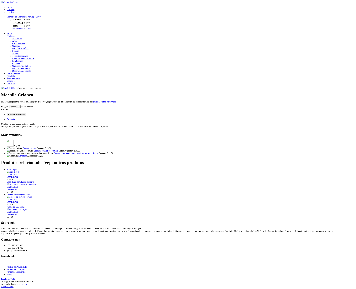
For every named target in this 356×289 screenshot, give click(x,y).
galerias (96, 102)
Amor (14, 41)
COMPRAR (12, 177)
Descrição (11, 119)
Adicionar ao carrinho (16, 114)
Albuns (15, 53)
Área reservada (13, 78)
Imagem (4, 106)
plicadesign (22, 284)
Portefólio (11, 76)
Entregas (10, 274)
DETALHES (12, 174)
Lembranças (17, 61)
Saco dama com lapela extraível (20, 182)
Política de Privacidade (17, 267)
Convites (16, 63)
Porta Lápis (12, 169)
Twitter (13, 279)
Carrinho (10, 9)
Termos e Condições (16, 269)
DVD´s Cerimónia (20, 48)
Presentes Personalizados (23, 58)
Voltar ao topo (7, 286)
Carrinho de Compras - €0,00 (24, 17)
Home (9, 7)
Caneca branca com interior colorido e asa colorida (76, 153)
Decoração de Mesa (21, 68)
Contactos (11, 83)
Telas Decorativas (20, 56)
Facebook (5, 279)
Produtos (10, 36)
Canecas (16, 46)
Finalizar (10, 12)
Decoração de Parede (21, 71)
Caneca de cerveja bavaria (18, 194)
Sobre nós (11, 81)
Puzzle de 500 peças (15, 207)
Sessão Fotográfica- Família (46, 151)
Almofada (22, 156)
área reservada (109, 102)
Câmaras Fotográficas (21, 66)
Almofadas (17, 38)
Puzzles (15, 51)
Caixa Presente (18, 43)
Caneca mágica (30, 148)
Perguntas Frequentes (16, 272)
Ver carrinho (17, 28)
